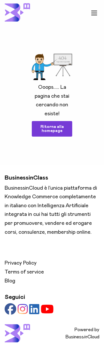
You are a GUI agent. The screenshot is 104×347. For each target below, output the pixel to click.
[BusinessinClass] (17, 12)
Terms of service (24, 272)
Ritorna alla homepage (52, 129)
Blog (10, 281)
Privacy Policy (21, 263)
